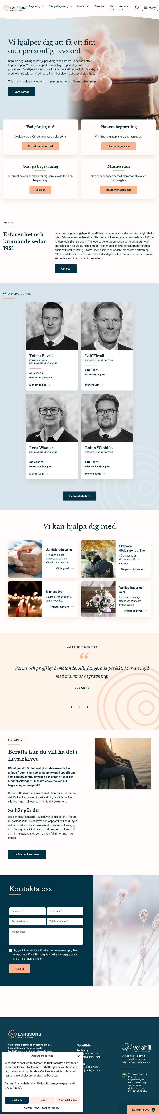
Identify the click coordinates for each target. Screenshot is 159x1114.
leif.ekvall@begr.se (94, 374)
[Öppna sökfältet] (137, 8)
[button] (78, 1055)
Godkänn (17, 1100)
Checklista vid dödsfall (40, 146)
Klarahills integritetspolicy (42, 954)
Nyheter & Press (59, 606)
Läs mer (40, 189)
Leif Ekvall (94, 356)
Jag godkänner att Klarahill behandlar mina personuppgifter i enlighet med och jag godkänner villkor (45, 954)
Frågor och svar (133, 610)
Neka (42, 1100)
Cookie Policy (31, 1107)
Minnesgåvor (55, 592)
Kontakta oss (123, 8)
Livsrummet (83, 6)
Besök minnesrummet (118, 189)
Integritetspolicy (50, 1107)
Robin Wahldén (99, 448)
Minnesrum (99, 6)
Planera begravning (118, 146)
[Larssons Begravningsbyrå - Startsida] (24, 1034)
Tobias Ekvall (41, 356)
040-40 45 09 (36, 462)
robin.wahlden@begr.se (97, 466)
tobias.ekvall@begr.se (40, 377)
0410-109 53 (36, 373)
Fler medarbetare (79, 496)
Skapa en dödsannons (133, 569)
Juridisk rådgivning (59, 550)
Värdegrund (63, 568)
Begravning (34, 6)
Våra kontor (21, 92)
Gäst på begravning (58, 6)
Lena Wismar (41, 448)
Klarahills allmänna (23, 958)
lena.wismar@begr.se (40, 466)
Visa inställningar (68, 1100)
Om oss (112, 8)
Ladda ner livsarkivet (27, 854)
